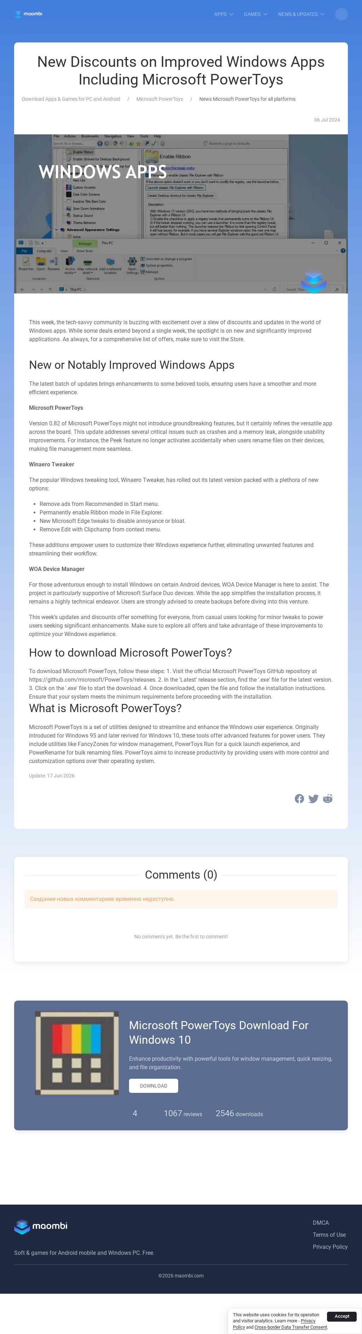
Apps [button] (220, 14)
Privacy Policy (330, 1246)
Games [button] (252, 14)
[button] (341, 14)
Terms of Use (329, 1234)
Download (153, 1086)
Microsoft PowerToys (159, 99)
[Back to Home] (28, 14)
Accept (342, 1316)
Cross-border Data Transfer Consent (291, 1327)
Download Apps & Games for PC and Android (71, 99)
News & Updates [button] (298, 14)
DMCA (321, 1222)
